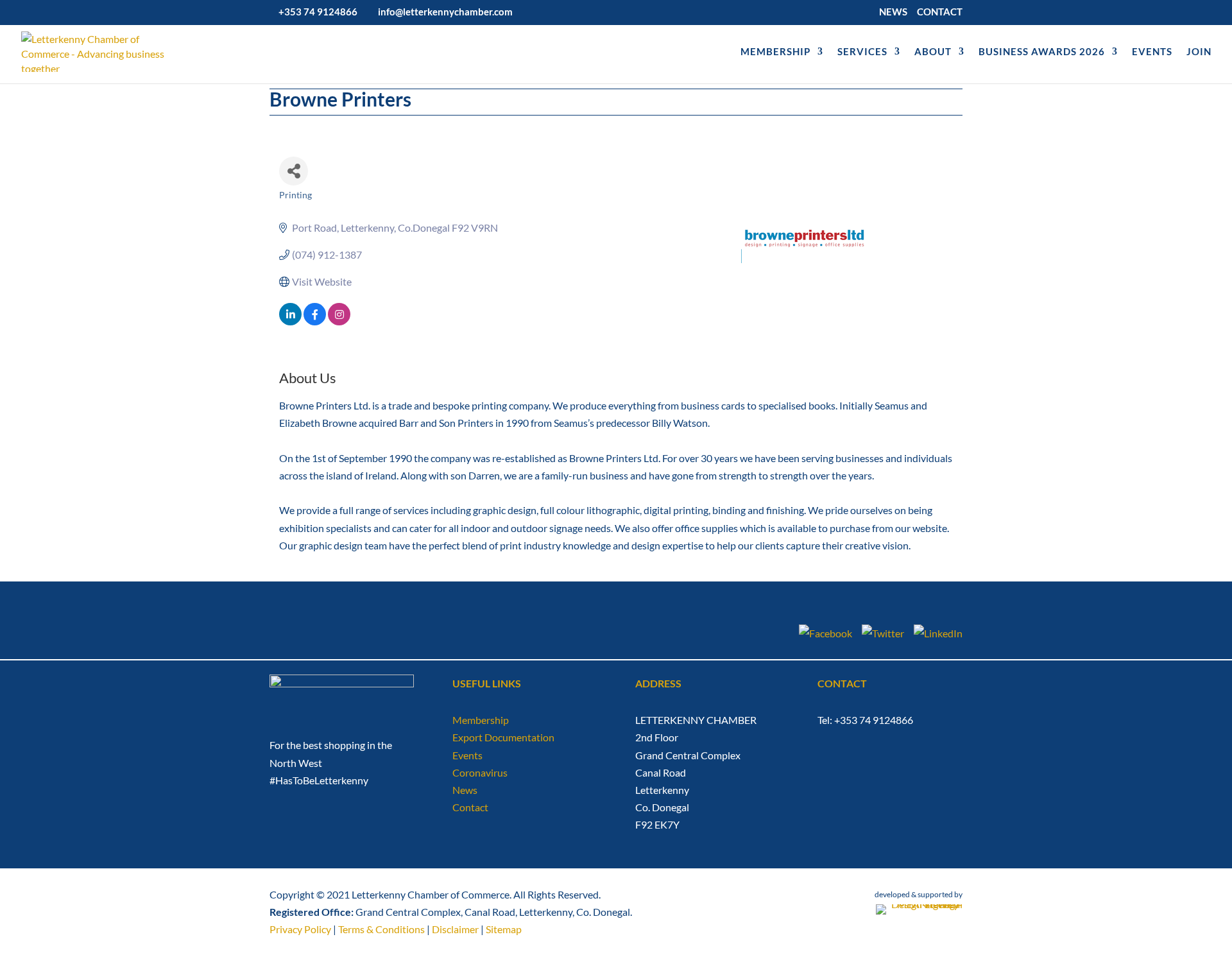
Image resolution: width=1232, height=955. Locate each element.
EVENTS (1152, 52)
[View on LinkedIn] (290, 321)
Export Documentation (503, 737)
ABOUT (933, 52)
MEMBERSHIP (775, 52)
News (464, 790)
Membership (480, 720)
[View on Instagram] (339, 321)
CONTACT (940, 12)
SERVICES (862, 52)
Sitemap (504, 929)
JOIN (1198, 52)
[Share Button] (293, 171)
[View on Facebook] (315, 321)
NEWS (893, 12)
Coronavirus (480, 772)
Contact (470, 807)
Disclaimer (455, 929)
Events (467, 755)
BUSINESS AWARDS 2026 (1042, 52)
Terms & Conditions (381, 929)
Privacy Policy (300, 929)
